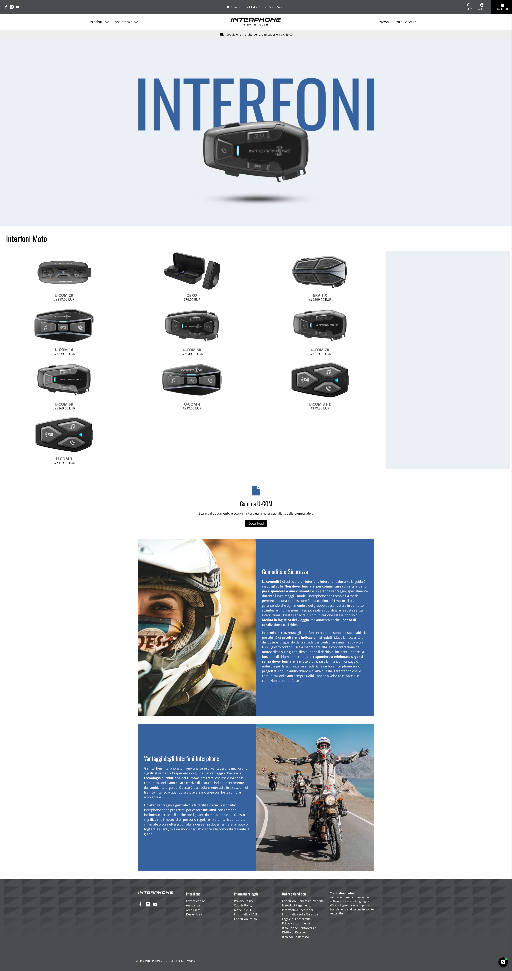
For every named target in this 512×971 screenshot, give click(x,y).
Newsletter (237, 7)
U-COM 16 (64, 349)
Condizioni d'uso (245, 919)
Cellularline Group (256, 7)
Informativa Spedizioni (297, 910)
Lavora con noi (196, 901)
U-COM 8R (192, 350)
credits (191, 961)
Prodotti (96, 21)
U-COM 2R (64, 295)
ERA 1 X (320, 295)
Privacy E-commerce (296, 923)
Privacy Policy (243, 901)
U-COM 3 (64, 458)
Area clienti (193, 910)
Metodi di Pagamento (296, 905)
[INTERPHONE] (256, 22)
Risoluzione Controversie (299, 928)
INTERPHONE (153, 961)
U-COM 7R (320, 350)
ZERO (192, 295)
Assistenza (123, 21)
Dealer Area (275, 7)
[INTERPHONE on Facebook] (7, 8)
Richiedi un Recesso (295, 937)
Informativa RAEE (246, 914)
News (384, 21)
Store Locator (405, 21)
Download (256, 523)
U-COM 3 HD (320, 404)
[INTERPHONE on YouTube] (18, 8)
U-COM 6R (64, 404)
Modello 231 (242, 910)
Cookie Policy (243, 905)
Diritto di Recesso (294, 932)
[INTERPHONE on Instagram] (13, 8)
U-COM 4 (192, 404)
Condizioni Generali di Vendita (303, 901)
